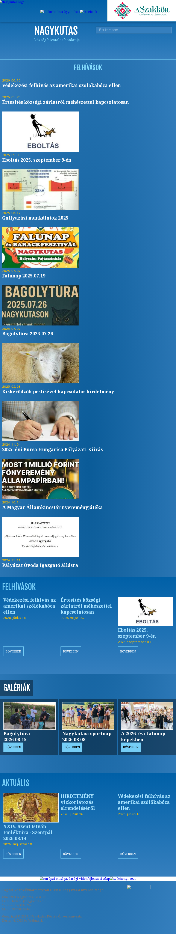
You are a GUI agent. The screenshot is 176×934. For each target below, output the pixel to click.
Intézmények (134, 47)
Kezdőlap (86, 47)
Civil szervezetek (146, 47)
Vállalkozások (158, 47)
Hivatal (122, 47)
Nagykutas (98, 47)
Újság (170, 47)
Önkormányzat (110, 47)
